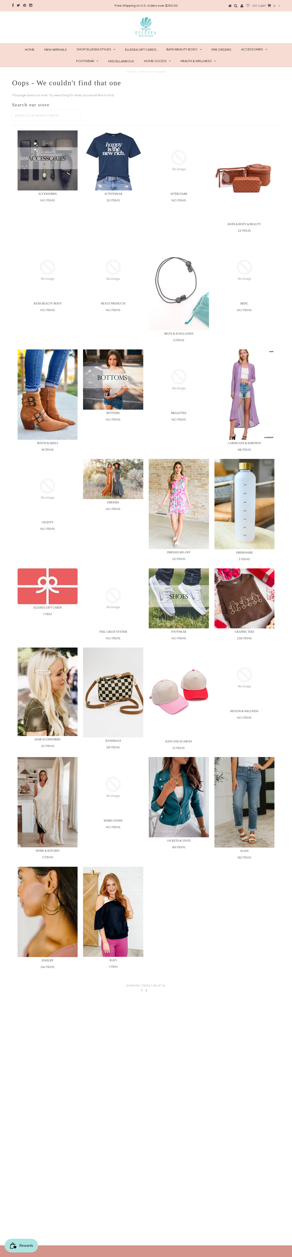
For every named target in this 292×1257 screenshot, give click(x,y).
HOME (29, 49)
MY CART (264, 6)
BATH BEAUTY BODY (182, 49)
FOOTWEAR (85, 61)
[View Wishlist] (248, 5)
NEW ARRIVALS (55, 49)
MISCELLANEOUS (121, 61)
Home (131, 71)
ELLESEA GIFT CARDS (140, 49)
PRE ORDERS (221, 49)
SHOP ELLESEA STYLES (94, 49)
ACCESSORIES (252, 49)
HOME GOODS (155, 61)
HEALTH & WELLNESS (196, 61)
